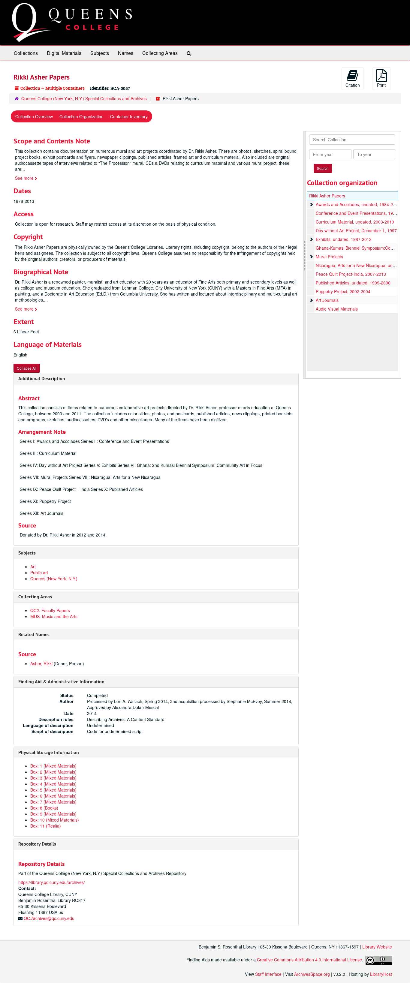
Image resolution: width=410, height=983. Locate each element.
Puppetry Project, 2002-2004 (343, 291)
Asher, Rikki (41, 663)
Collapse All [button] (27, 368)
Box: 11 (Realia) (45, 826)
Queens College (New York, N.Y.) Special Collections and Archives (84, 98)
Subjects (99, 53)
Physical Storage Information (48, 752)
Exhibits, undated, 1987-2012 (344, 239)
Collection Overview (34, 116)
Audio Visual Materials (337, 309)
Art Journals (327, 300)
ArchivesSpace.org (312, 974)
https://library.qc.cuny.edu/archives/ (51, 882)
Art (33, 567)
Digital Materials (64, 53)
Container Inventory (129, 116)
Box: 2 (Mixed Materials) (53, 772)
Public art (39, 573)
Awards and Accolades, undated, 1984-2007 (358, 204)
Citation (352, 85)
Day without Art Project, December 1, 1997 (356, 230)
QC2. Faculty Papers (50, 610)
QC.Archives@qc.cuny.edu (49, 918)
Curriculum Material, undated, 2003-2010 (355, 222)
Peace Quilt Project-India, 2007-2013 (351, 274)
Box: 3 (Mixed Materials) (53, 778)
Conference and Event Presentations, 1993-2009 (362, 213)
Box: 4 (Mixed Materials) (53, 784)
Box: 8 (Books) (44, 808)
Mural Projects (329, 257)
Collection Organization (81, 116)
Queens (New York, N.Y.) (53, 579)
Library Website (377, 947)
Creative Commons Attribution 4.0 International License (309, 960)
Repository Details (37, 844)
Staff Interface (268, 974)
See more (25, 178)
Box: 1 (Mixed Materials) (53, 766)
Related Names (34, 634)
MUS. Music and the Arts (53, 616)
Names (125, 53)
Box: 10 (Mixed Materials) (54, 820)
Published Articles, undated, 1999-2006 (353, 283)
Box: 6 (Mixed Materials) (53, 796)
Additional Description (41, 378)
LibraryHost (381, 974)
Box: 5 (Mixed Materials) (53, 790)
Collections (26, 53)
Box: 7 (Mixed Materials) (53, 802)
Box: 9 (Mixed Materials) (53, 814)
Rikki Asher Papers (327, 196)
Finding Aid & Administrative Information (61, 681)
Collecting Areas (160, 53)
